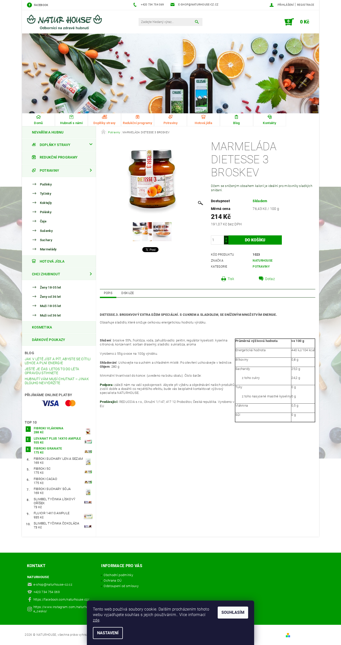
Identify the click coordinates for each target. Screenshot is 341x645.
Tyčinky (45, 193)
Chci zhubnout (46, 274)
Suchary (46, 240)
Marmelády (48, 249)
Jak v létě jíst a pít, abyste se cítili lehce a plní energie (58, 361)
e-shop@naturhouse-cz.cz (52, 584)
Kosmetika (42, 327)
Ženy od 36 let (50, 297)
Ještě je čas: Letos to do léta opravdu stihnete (52, 371)
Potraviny (49, 170)
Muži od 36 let (50, 315)
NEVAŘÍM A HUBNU (48, 132)
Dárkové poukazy (48, 340)
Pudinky (46, 184)
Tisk (231, 279)
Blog (29, 353)
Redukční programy (59, 158)
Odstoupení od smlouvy (121, 586)
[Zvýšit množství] (226, 237)
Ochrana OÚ (113, 580)
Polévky (45, 212)
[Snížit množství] (226, 242)
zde (96, 620)
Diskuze (127, 293)
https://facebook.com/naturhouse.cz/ (61, 599)
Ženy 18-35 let (50, 287)
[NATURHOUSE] (67, 24)
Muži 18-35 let (50, 306)
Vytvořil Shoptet (303, 635)
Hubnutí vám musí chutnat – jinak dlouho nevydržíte (57, 381)
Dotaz (270, 279)
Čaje (43, 221)
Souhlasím (232, 612)
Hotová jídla (52, 261)
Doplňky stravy (55, 145)
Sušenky (46, 231)
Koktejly (46, 203)
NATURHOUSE (263, 260)
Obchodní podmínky (118, 575)
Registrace (305, 4)
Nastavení (108, 633)
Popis (108, 293)
